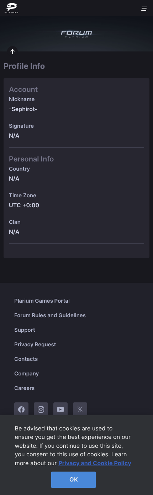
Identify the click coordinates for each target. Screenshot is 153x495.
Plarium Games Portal (42, 300)
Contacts (26, 359)
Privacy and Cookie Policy (94, 463)
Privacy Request (35, 344)
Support (24, 329)
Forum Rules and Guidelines (50, 315)
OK (73, 479)
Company (26, 373)
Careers (24, 388)
